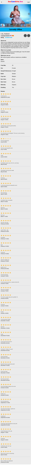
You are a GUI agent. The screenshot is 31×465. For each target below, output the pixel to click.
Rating (2, 37)
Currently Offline (15, 30)
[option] (2, 25)
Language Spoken (5, 35)
